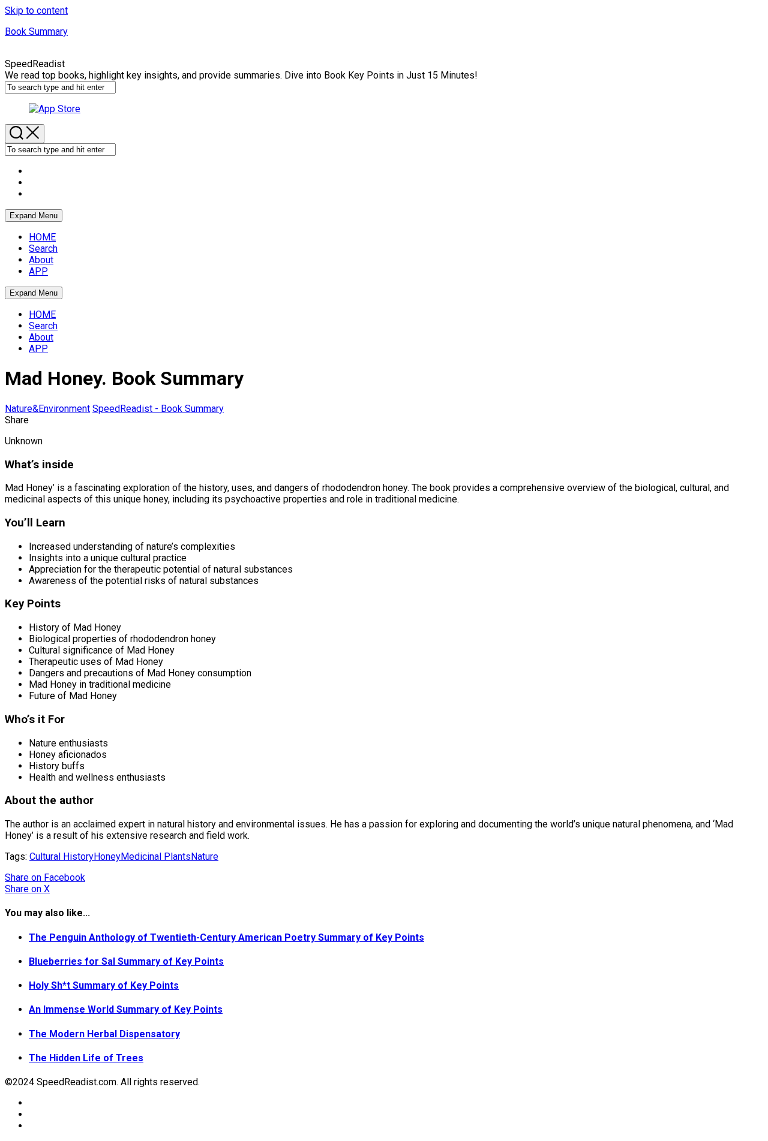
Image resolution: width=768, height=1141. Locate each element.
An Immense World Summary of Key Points (126, 1009)
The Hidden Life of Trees (86, 1058)
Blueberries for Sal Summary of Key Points (126, 961)
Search (43, 248)
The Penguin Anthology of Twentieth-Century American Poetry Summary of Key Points (226, 937)
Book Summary (36, 31)
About (41, 260)
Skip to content (36, 10)
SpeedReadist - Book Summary (158, 408)
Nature (204, 856)
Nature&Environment (47, 408)
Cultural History (61, 856)
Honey (107, 856)
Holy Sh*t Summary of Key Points (104, 985)
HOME (42, 237)
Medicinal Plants (156, 856)
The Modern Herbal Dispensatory (104, 1034)
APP (38, 271)
